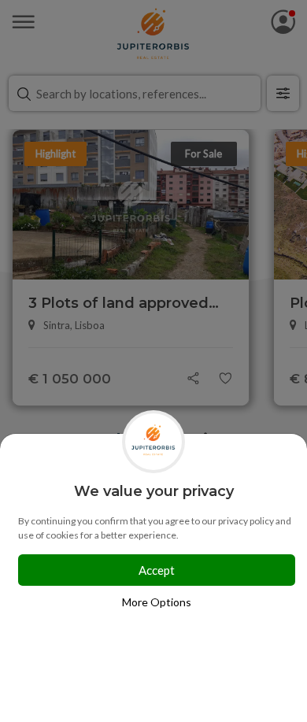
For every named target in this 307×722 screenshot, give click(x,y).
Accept (157, 570)
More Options (156, 602)
